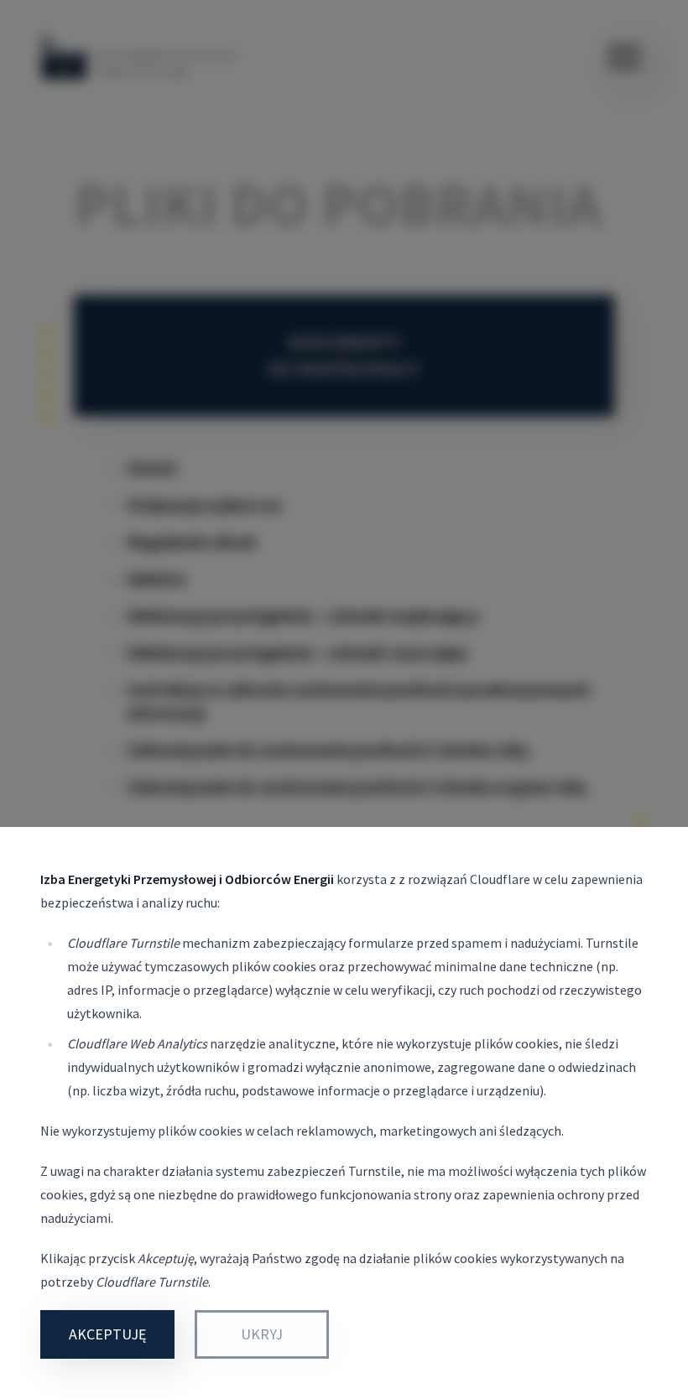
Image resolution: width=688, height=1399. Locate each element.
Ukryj (262, 1334)
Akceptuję (107, 1334)
